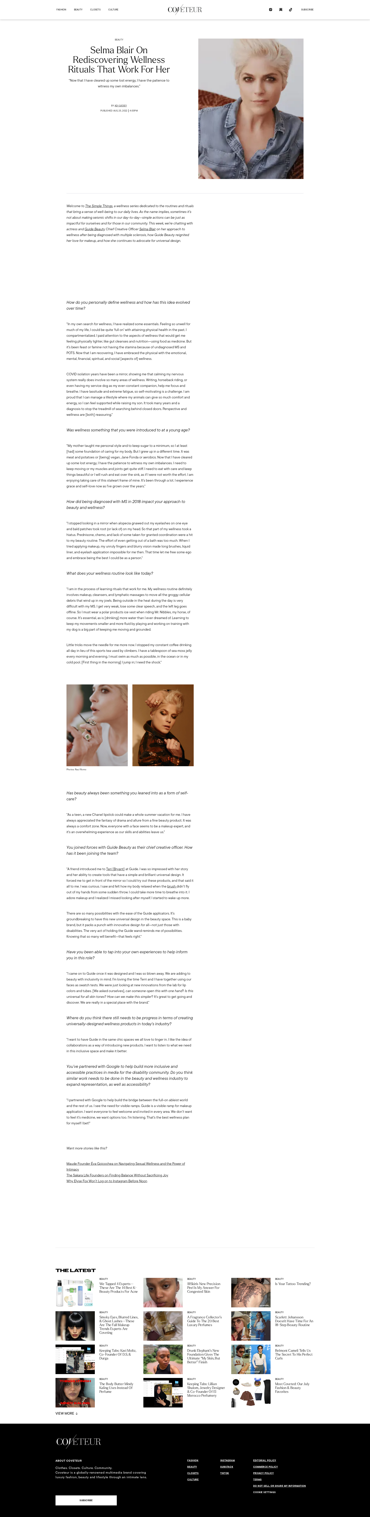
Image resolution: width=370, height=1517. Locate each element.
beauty (78, 9)
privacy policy (263, 1473)
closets (95, 9)
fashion (61, 9)
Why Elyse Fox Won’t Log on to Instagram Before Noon (106, 1181)
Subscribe (307, 9)
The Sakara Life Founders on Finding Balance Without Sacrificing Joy (117, 1175)
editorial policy (264, 1460)
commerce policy (265, 1467)
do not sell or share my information (279, 1486)
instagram (227, 1460)
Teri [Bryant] (115, 868)
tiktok (224, 1473)
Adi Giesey (121, 105)
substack (226, 1467)
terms (257, 1479)
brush (172, 886)
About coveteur (69, 1461)
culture (113, 9)
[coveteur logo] (185, 9)
